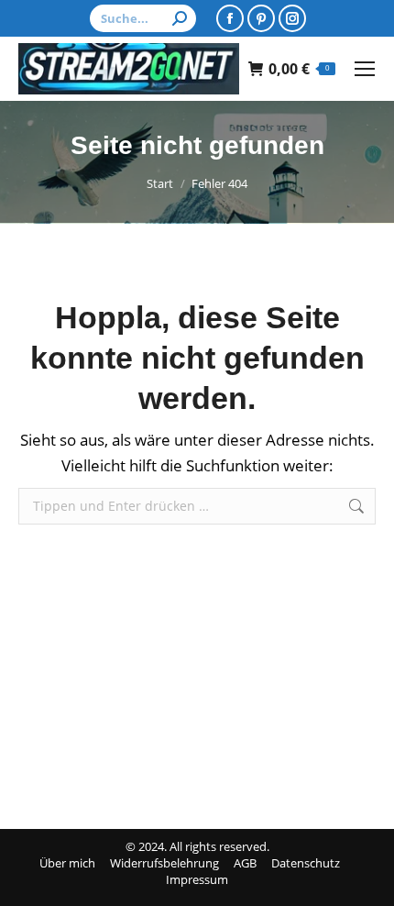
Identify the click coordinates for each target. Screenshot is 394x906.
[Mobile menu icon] (365, 69)
